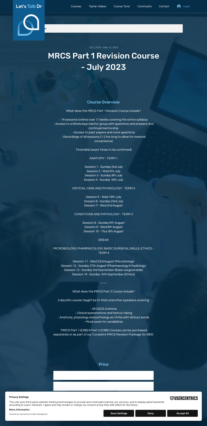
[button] (77, 5)
